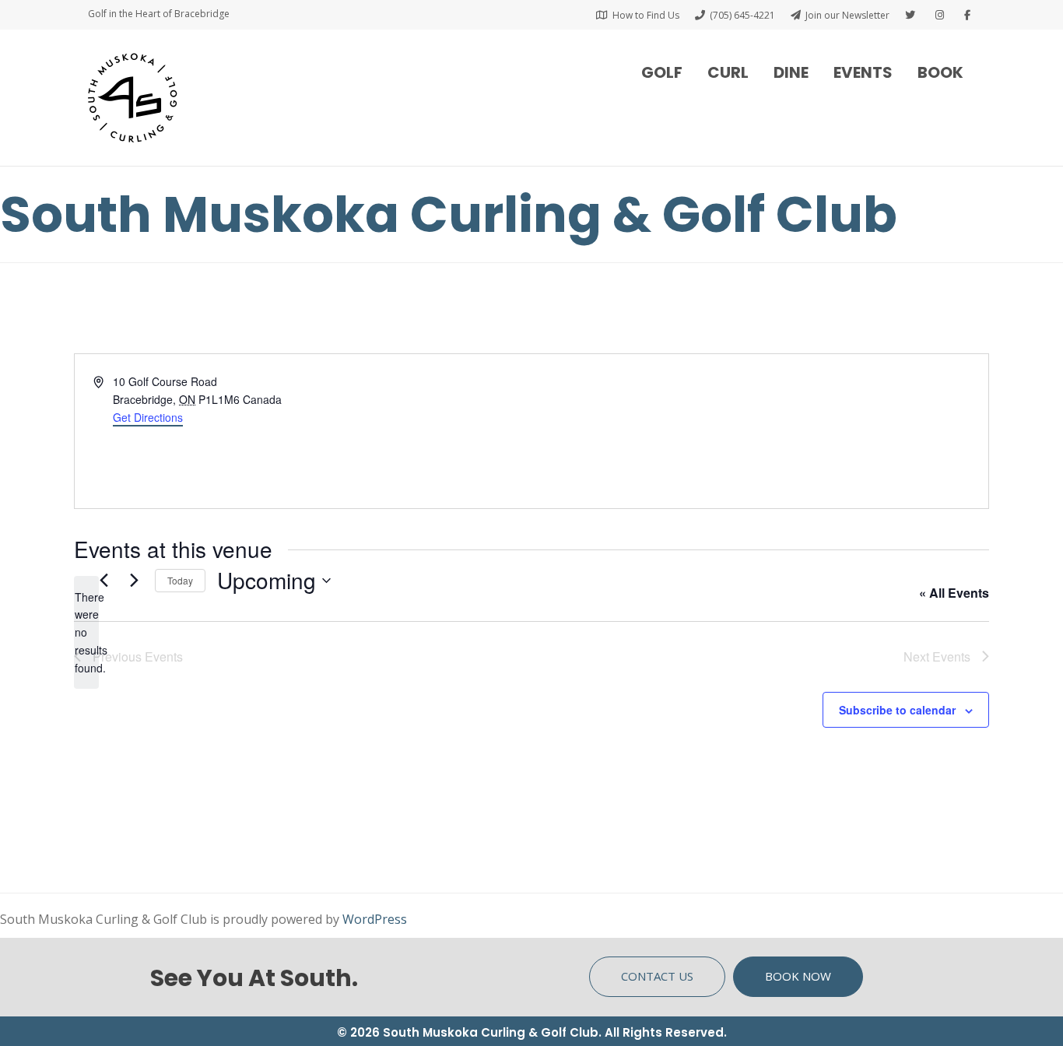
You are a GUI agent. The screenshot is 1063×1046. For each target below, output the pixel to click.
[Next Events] (134, 580)
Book (940, 72)
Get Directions (148, 417)
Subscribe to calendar (897, 710)
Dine (791, 72)
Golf (661, 72)
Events (863, 72)
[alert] (86, 632)
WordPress (374, 919)
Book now (798, 976)
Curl (728, 72)
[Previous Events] (103, 580)
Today (180, 580)
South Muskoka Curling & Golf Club (448, 214)
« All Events (954, 593)
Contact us (657, 976)
